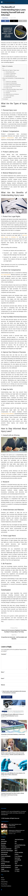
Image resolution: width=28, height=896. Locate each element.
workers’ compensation (7, 137)
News (3, 731)
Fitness (3, 860)
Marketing (17, 847)
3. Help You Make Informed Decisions (13, 84)
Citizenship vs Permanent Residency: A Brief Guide (13, 734)
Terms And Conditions (6, 886)
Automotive (4, 841)
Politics (16, 854)
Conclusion (5, 99)
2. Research (7, 92)
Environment (4, 854)
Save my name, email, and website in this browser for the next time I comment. (14, 692)
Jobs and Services (19, 839)
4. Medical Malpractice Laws (11, 76)
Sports (16, 861)
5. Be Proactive (8, 97)
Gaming (3, 863)
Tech (16, 863)
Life (16, 843)
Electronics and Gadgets (7, 850)
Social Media (18, 860)
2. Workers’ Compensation (10, 73)
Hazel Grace (5, 17)
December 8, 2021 (5, 796)
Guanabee (9, 2)
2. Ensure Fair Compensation (11, 83)
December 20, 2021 (5, 776)
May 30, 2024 (4, 717)
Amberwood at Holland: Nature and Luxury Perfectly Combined (16, 831)
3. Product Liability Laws (10, 75)
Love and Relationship (20, 845)
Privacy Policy (4, 884)
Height (2, 869)
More (16, 848)
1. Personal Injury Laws (9, 71)
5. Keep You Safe (8, 87)
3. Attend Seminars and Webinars (12, 94)
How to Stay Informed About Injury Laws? (13, 89)
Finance (4, 790)
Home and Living (5, 871)
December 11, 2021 (5, 756)
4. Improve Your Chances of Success (12, 86)
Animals (3, 839)
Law (16, 841)
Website (3, 684)
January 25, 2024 (5, 736)
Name (3, 672)
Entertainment (4, 852)
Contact (3, 879)
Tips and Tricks (18, 865)
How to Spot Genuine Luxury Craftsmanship (15, 825)
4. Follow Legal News (9, 95)
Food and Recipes (5, 861)
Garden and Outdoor (6, 865)
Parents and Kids (19, 852)
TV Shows (17, 869)
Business (4, 711)
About (2, 877)
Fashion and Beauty (5, 856)
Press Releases (18, 856)
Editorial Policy (4, 881)
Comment (4, 654)
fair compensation (5, 274)
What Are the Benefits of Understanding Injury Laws (13, 79)
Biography (3, 843)
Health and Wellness (7, 770)
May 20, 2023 (13, 17)
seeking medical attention (7, 413)
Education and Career (6, 848)
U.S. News (17, 871)
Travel (16, 867)
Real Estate (17, 858)
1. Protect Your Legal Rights (10, 81)
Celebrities (3, 847)
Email (3, 678)
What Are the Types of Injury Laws (11, 70)
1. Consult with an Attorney (10, 91)
